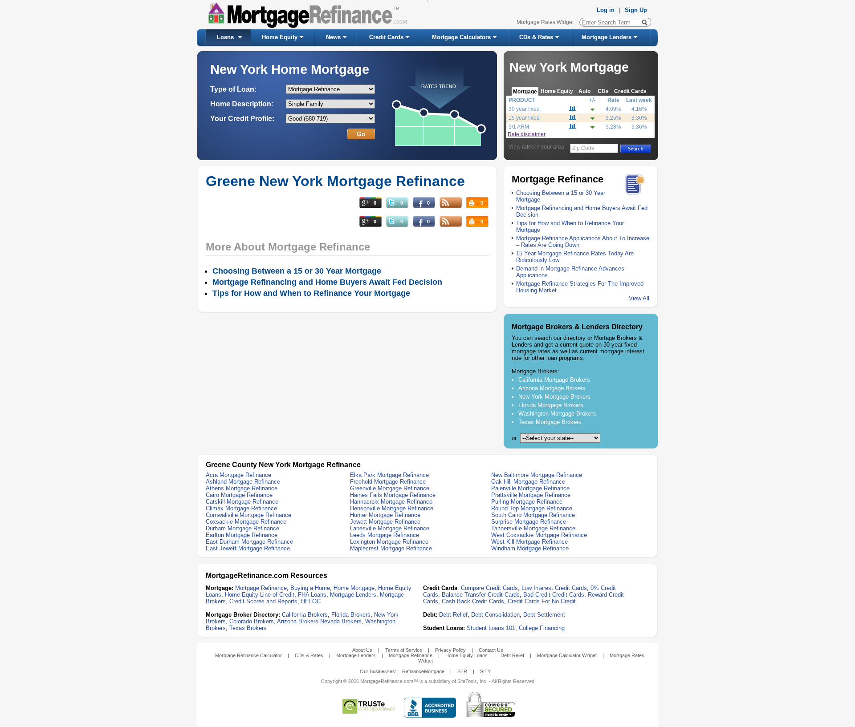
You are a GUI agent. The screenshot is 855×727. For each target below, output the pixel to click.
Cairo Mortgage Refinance (239, 495)
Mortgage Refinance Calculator (248, 655)
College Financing (542, 628)
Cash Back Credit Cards (473, 601)
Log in (606, 10)
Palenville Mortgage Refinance (530, 488)
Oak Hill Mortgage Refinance (528, 481)
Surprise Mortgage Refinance (528, 521)
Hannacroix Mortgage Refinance (391, 501)
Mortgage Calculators (461, 37)
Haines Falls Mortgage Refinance (393, 495)
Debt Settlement (544, 614)
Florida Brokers (350, 614)
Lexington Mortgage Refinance (389, 541)
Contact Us (491, 650)
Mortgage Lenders (606, 37)
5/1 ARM (519, 127)
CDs (603, 91)
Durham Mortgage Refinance (242, 528)
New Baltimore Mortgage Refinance (536, 475)
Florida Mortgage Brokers (550, 405)
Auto (584, 91)
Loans (225, 37)
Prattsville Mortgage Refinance (530, 495)
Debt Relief (453, 614)
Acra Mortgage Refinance (238, 475)
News (333, 37)
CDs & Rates (536, 37)
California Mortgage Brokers (554, 379)
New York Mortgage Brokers (554, 396)
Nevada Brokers (341, 621)
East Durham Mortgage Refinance (249, 541)
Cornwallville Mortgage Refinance (248, 515)
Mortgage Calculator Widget (567, 655)
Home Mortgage (354, 588)
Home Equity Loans (466, 655)
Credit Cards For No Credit (542, 601)
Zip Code (583, 148)
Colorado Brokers (251, 621)
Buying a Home (310, 588)
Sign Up (636, 10)
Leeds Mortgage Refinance (384, 535)
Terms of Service (403, 650)
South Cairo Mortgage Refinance (533, 515)
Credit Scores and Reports (263, 601)
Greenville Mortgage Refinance (389, 488)
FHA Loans (312, 594)
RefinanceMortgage (423, 671)
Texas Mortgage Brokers (550, 422)
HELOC (311, 601)
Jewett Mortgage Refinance (385, 521)
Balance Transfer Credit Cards (481, 594)
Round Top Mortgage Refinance (531, 508)
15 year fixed (524, 118)
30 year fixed (524, 109)
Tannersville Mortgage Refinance (533, 528)
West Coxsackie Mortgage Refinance (539, 535)
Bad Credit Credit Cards (553, 594)
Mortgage (525, 91)
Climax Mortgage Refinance (241, 508)
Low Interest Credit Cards (554, 588)
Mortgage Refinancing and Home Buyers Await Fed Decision (327, 282)
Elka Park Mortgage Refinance (389, 475)
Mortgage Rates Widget (545, 22)
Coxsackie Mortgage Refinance (246, 521)
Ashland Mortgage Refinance (243, 481)
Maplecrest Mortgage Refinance (391, 548)
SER (462, 671)
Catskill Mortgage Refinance (242, 501)
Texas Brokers (248, 628)
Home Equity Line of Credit (259, 594)
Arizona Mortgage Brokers (552, 388)
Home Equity (279, 37)
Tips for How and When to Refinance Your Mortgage (311, 293)
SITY (485, 671)
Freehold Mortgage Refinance (388, 481)
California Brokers (305, 614)
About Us (362, 650)
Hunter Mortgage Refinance (385, 515)
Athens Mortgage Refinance (241, 488)
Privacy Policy (450, 650)
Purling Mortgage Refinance (526, 501)
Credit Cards (386, 37)
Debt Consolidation (495, 614)
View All (639, 298)
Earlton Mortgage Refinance (241, 535)
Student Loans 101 (491, 628)
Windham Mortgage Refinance (530, 548)
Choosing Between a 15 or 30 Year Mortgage (296, 271)
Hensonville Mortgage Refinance (391, 508)
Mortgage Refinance (261, 588)
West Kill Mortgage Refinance (529, 541)
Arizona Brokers (297, 621)
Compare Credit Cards (489, 588)
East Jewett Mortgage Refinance (248, 548)
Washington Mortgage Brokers (557, 413)
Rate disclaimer (527, 134)
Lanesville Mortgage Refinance (389, 528)
